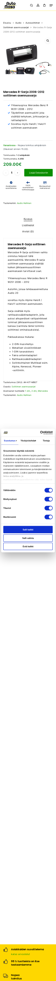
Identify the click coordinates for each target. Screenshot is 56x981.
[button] (51, 5)
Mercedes (43, 391)
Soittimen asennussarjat (16, 27)
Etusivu (7, 23)
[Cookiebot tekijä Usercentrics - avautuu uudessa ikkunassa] (40, 432)
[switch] (49, 499)
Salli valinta (28, 538)
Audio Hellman (24, 203)
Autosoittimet (33, 23)
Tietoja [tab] (46, 440)
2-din (34, 391)
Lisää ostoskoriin (38, 172)
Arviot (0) (28, 231)
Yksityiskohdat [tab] (28, 440)
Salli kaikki (28, 529)
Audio (18, 23)
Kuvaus (28, 219)
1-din (27, 391)
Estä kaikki (28, 546)
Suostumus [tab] (10, 440)
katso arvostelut (20, 954)
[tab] (28, 219)
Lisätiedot (28, 225)
